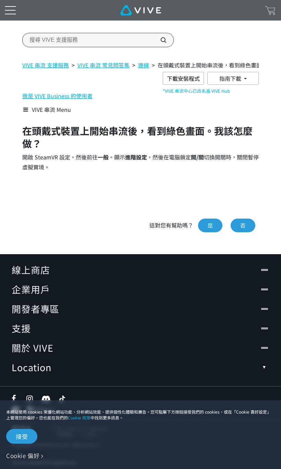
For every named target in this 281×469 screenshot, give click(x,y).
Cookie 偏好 (22, 455)
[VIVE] (140, 10)
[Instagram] (30, 398)
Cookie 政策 (79, 417)
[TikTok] (62, 398)
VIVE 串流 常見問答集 (103, 65)
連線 (143, 65)
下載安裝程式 (183, 78)
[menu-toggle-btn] (10, 10)
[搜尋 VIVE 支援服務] (160, 40)
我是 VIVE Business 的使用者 (57, 96)
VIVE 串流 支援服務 (45, 65)
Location (31, 367)
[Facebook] (15, 398)
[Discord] (46, 398)
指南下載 (231, 78)
